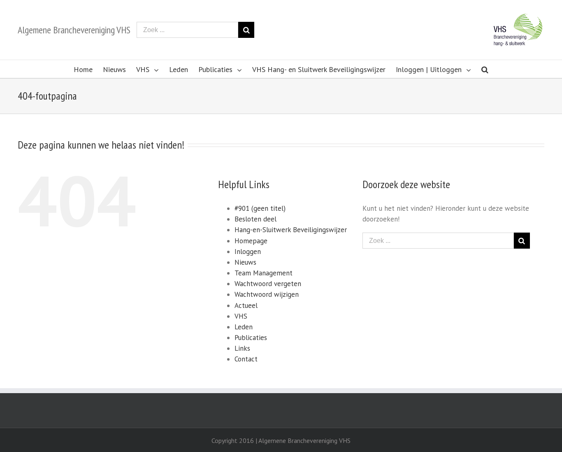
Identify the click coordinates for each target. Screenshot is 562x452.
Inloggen (248, 251)
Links (242, 348)
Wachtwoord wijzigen (267, 294)
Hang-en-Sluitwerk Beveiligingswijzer (291, 229)
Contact (246, 358)
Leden (244, 326)
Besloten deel (255, 219)
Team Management (264, 272)
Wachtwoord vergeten (268, 283)
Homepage (251, 240)
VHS (241, 316)
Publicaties (251, 337)
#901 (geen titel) (260, 208)
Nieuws (245, 262)
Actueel (246, 305)
